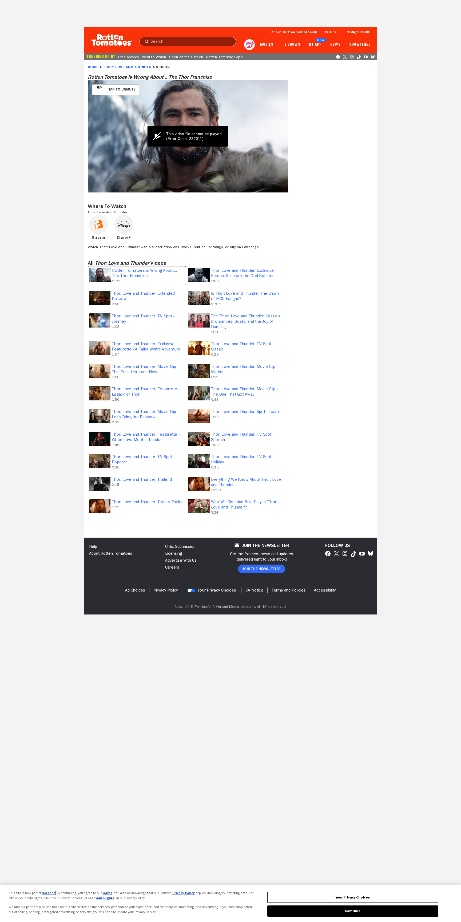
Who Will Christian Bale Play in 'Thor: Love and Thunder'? (244, 504)
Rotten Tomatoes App (224, 57)
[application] (188, 136)
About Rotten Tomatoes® (294, 32)
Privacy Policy (183, 893)
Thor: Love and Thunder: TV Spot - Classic (242, 346)
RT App (315, 44)
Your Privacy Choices (216, 590)
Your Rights (105, 898)
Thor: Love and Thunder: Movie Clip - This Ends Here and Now (145, 369)
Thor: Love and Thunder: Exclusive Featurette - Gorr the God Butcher (242, 273)
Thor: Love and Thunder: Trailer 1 (142, 479)
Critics (330, 32)
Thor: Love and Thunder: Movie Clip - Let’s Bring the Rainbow (145, 414)
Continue (352, 911)
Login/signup (357, 32)
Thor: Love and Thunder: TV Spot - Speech (242, 437)
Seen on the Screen (186, 57)
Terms (107, 893)
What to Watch (154, 57)
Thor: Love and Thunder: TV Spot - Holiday (242, 459)
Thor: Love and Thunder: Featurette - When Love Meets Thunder (146, 437)
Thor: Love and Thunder (127, 67)
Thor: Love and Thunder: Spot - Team (245, 411)
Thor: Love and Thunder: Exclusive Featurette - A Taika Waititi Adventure (146, 346)
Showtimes (360, 44)
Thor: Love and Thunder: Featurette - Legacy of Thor (146, 391)
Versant (48, 893)
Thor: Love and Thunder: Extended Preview (143, 296)
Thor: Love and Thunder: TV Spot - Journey (143, 319)
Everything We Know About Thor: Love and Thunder (246, 482)
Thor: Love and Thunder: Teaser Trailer (147, 502)
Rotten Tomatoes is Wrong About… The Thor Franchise (144, 273)
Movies (266, 44)
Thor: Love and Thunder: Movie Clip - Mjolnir (244, 369)
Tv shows (291, 44)
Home (93, 67)
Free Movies (128, 57)
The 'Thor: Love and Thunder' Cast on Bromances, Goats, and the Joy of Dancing (245, 321)
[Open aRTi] (249, 44)
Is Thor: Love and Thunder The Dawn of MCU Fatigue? (245, 296)
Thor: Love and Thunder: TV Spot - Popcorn (143, 459)
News (335, 44)
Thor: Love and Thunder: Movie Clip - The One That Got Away (244, 391)
